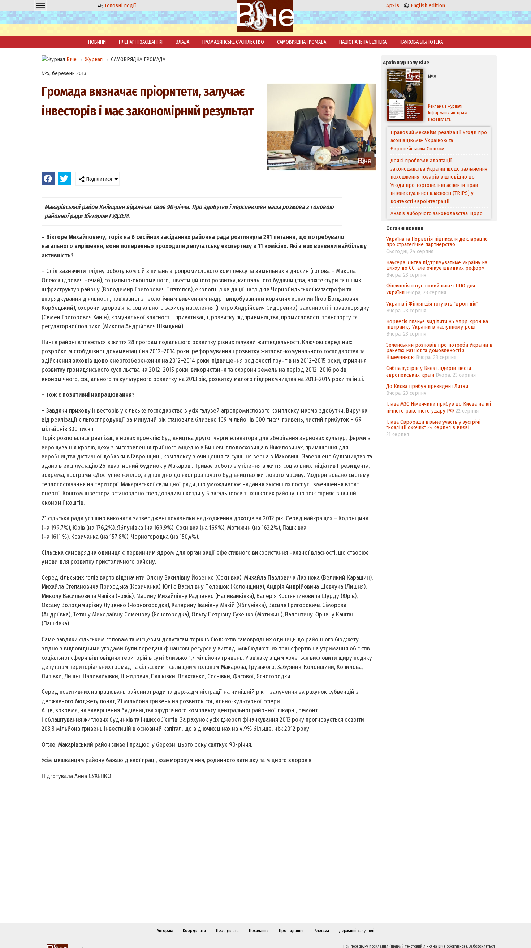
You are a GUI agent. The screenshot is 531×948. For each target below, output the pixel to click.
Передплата (439, 119)
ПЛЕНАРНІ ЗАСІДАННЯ (141, 42)
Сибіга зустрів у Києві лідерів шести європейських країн (428, 371)
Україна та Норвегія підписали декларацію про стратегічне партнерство (437, 242)
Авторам (165, 930)
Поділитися (98, 179)
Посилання (259, 930)
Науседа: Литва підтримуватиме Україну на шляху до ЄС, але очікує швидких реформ (436, 265)
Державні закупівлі (356, 930)
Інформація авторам (447, 112)
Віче (71, 59)
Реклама (321, 930)
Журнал (94, 59)
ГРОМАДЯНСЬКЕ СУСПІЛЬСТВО (233, 42)
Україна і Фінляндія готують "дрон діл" (432, 303)
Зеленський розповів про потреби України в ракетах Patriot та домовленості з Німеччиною (439, 351)
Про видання (291, 930)
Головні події (119, 5)
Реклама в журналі (445, 106)
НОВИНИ (97, 42)
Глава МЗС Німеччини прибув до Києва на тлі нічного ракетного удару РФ (438, 407)
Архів (392, 5)
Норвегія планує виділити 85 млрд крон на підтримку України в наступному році (437, 324)
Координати (194, 930)
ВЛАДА (182, 42)
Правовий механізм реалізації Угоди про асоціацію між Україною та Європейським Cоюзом (438, 140)
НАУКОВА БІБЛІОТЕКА (421, 42)
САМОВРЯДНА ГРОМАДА (301, 42)
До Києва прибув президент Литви (427, 386)
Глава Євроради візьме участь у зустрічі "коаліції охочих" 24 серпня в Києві (433, 425)
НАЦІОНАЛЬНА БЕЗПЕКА (363, 42)
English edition (427, 5)
